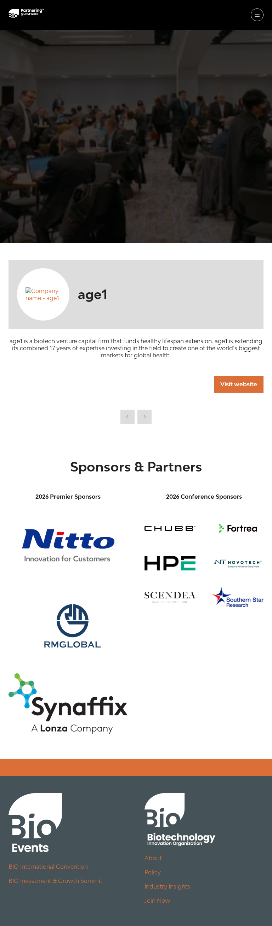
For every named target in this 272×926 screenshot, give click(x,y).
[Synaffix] (68, 703)
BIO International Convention (48, 866)
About (153, 858)
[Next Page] (144, 417)
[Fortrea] (238, 528)
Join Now (157, 900)
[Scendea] (170, 597)
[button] (257, 14)
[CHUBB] (170, 528)
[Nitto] (68, 545)
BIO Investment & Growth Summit (55, 880)
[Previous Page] (127, 417)
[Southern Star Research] (238, 597)
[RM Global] (68, 623)
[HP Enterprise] (170, 563)
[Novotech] (238, 563)
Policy (152, 872)
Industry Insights (167, 886)
